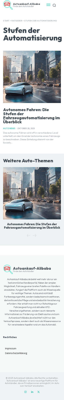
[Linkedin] (32, 392)
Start (6, 20)
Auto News (9, 128)
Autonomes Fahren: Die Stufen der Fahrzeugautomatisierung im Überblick (31, 115)
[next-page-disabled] (34, 235)
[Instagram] (25, 392)
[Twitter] (38, 392)
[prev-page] (28, 235)
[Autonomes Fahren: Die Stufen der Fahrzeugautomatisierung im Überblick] (32, 77)
